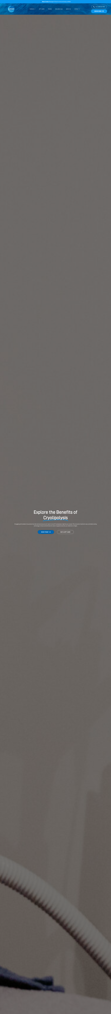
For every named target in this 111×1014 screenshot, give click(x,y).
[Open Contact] (79, 9)
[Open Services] (34, 9)
